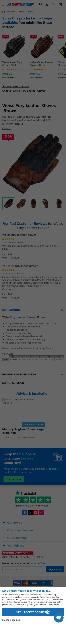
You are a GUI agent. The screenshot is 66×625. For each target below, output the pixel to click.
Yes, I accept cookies (31, 612)
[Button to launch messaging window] (59, 618)
